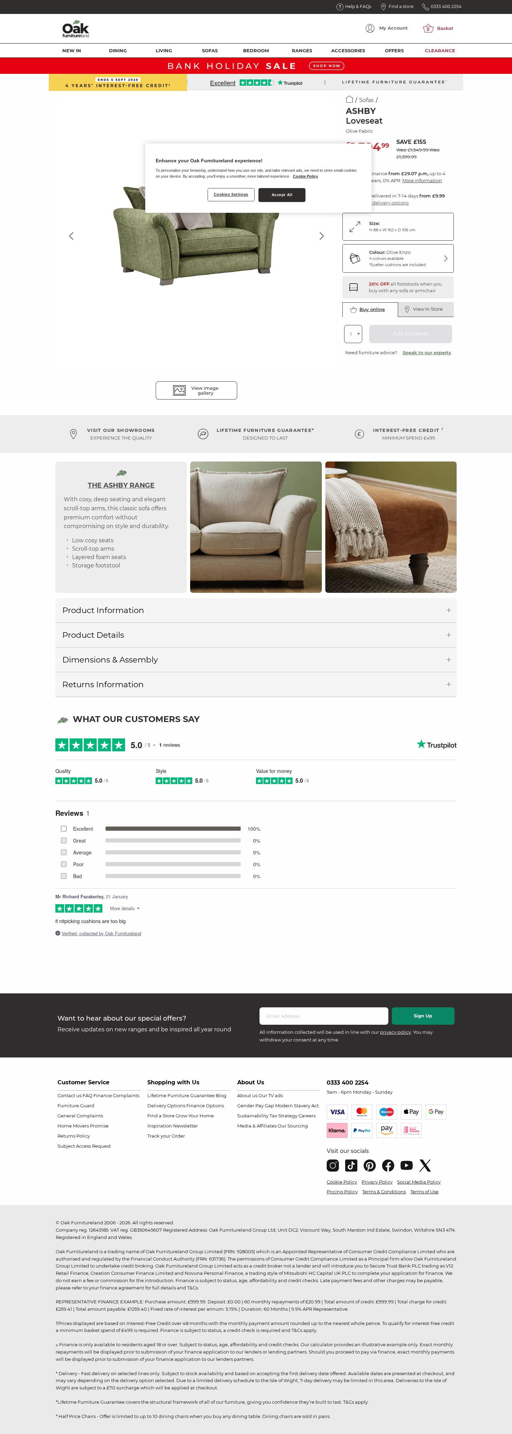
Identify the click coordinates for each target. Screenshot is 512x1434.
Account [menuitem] (393, 28)
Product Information (103, 610)
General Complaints (80, 1115)
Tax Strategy (283, 1115)
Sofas (210, 50)
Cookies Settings (231, 194)
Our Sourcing (293, 1126)
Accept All (282, 195)
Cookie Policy (342, 1182)
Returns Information (103, 684)
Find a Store (160, 1115)
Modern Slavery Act (297, 1105)
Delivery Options (166, 1105)
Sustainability (253, 1115)
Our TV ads (270, 1095)
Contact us (69, 1095)
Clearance (440, 50)
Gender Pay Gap (255, 1105)
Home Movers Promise (83, 1126)
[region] (258, 178)
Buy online (372, 309)
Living (164, 50)
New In (71, 50)
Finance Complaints (116, 1095)
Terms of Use (424, 1191)
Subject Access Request (84, 1146)
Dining (118, 50)
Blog (221, 1095)
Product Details (93, 635)
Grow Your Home (195, 1115)
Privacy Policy (377, 1182)
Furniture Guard (75, 1105)
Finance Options (205, 1105)
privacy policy (395, 1032)
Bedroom (256, 50)
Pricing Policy (342, 1191)
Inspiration (159, 1126)
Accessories (348, 50)
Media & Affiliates (257, 1126)
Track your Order (166, 1136)
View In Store (428, 309)
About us (247, 1095)
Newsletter (185, 1126)
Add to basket (410, 334)
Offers (394, 50)
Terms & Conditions (384, 1191)
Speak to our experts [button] (427, 352)
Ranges (302, 50)
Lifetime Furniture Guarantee (181, 1095)
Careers (307, 1115)
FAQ (87, 1095)
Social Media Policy (419, 1182)
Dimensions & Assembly (110, 660)
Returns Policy (73, 1136)
